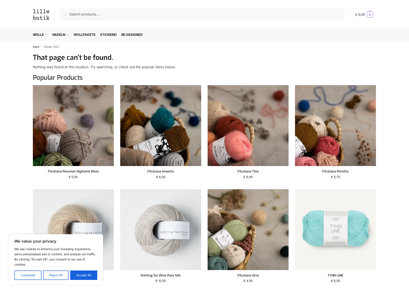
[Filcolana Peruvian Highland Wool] (73, 125)
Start (36, 46)
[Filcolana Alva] (248, 229)
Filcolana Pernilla (335, 171)
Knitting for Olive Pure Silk (161, 275)
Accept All (83, 275)
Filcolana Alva (248, 275)
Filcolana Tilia (247, 171)
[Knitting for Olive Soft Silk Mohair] (73, 229)
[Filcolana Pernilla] (335, 125)
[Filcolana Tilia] (248, 125)
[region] (56, 259)
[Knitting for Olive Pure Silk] (160, 229)
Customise (28, 275)
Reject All (55, 275)
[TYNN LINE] (335, 229)
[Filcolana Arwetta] (160, 125)
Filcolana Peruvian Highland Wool (73, 171)
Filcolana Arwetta (160, 171)
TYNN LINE (335, 275)
